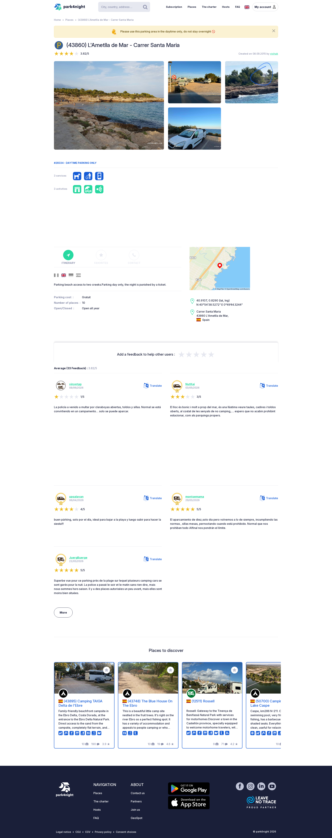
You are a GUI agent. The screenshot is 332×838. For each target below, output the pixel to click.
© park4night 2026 (264, 831)
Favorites (101, 262)
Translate (156, 385)
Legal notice (63, 831)
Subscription (174, 6)
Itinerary (68, 262)
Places (192, 6)
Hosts (226, 6)
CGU (78, 831)
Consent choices (126, 831)
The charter (209, 6)
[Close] (274, 31)
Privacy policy (103, 831)
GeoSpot (136, 818)
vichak (274, 53)
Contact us (138, 793)
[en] (247, 6)
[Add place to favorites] (106, 670)
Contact (134, 262)
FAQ (237, 6)
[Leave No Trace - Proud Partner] (261, 802)
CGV (87, 831)
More (63, 612)
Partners (136, 801)
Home (57, 19)
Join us (135, 809)
